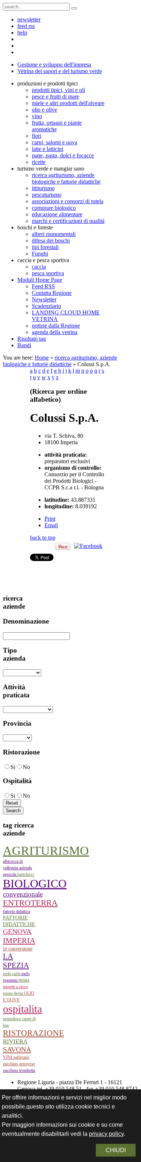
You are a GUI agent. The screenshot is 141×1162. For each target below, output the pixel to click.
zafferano (21, 1057)
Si (12, 767)
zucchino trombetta (19, 1070)
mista (23, 980)
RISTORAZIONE (33, 1033)
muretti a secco (15, 986)
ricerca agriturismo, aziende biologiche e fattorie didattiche (60, 360)
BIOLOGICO (35, 883)
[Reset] (74, 8)
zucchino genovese (19, 1063)
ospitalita (22, 1009)
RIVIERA (15, 1041)
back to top (42, 537)
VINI (8, 1057)
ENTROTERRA (30, 902)
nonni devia (13, 993)
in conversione (18, 948)
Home (42, 357)
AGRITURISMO (46, 850)
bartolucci (25, 874)
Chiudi (116, 1150)
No (26, 767)
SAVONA (17, 1049)
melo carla (12, 973)
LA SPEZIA (16, 961)
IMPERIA (19, 940)
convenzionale (23, 894)
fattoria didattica (16, 911)
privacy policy (106, 1134)
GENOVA (17, 931)
